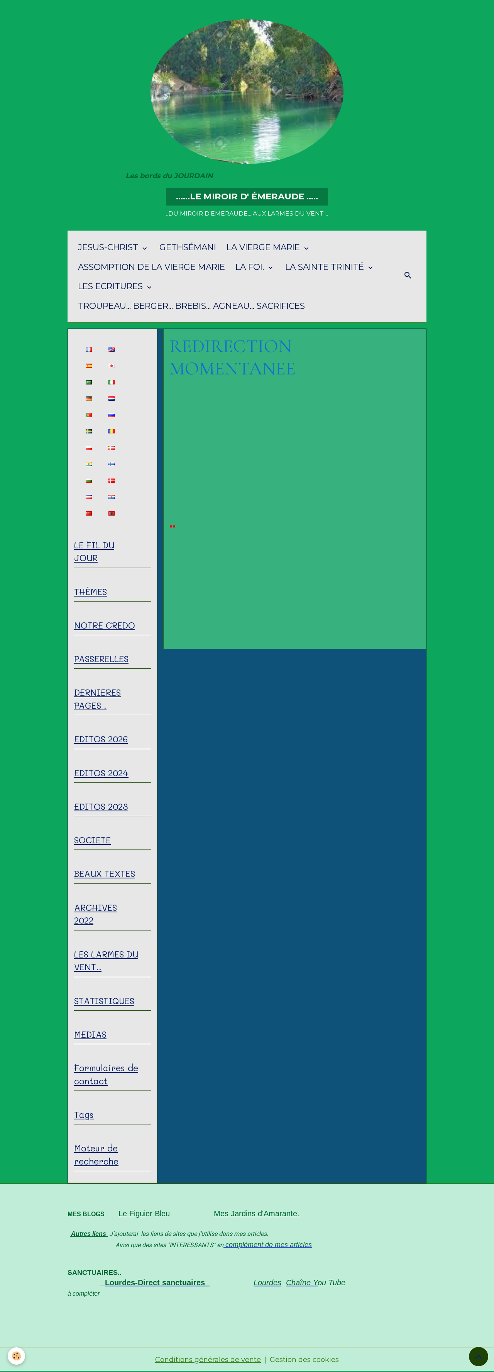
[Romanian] (111, 431)
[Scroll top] (478, 1356)
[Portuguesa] (88, 414)
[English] (111, 349)
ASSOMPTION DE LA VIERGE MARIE (151, 267)
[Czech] (88, 497)
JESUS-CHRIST (109, 247)
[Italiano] (111, 382)
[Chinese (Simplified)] (88, 513)
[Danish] (111, 480)
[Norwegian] (111, 447)
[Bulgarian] (88, 480)
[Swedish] (88, 431)
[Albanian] (111, 513)
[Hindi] (88, 464)
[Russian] (111, 414)
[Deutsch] (88, 398)
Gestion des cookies (304, 1359)
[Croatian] (111, 497)
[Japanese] (111, 365)
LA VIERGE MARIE (264, 247)
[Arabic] (88, 382)
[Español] (88, 365)
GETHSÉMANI (187, 247)
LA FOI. (250, 267)
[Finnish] (111, 464)
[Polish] (88, 447)
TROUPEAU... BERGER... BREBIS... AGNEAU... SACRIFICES (191, 306)
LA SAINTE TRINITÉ (325, 267)
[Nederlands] (111, 398)
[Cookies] (16, 1356)
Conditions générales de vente (208, 1359)
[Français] (88, 349)
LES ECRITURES (111, 286)
